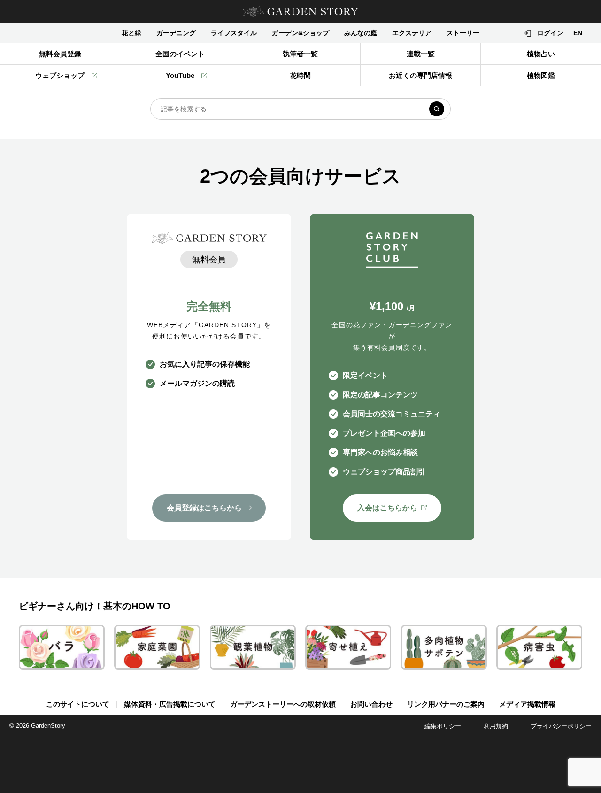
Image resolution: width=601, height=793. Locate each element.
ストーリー (463, 33)
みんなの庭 (360, 33)
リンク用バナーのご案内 (446, 704)
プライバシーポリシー (561, 726)
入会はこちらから (387, 508)
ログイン (550, 33)
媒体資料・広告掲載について (170, 704)
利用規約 (496, 726)
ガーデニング (176, 33)
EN (577, 33)
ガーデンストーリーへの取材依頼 (283, 704)
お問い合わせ (371, 704)
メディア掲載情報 (527, 704)
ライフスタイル (234, 33)
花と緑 (131, 33)
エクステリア (411, 33)
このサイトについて (77, 704)
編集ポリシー (442, 726)
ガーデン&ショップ (300, 33)
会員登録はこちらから (204, 508)
